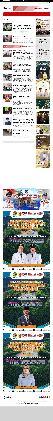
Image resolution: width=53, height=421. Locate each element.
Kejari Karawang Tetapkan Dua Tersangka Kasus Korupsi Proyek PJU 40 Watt (23, 98)
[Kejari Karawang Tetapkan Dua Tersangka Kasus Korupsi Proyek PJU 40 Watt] (7, 99)
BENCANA (30, 12)
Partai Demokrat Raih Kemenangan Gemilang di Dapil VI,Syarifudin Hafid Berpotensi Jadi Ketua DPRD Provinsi (23, 121)
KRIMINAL (25, 12)
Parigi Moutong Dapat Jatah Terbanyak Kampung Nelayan (36, 0)
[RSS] (49, 397)
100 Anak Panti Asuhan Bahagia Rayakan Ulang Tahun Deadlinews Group (22, 66)
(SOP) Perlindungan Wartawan (24, 402)
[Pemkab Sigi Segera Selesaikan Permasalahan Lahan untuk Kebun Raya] (7, 55)
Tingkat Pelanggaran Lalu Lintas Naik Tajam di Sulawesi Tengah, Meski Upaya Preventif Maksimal (22, 27)
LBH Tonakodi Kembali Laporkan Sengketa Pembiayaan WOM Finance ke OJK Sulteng (44, 54)
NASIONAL (11, 12)
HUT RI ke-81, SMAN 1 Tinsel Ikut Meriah (44, 43)
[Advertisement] (26, 177)
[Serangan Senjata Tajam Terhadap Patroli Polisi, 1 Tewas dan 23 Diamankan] (7, 134)
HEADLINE (15, 24)
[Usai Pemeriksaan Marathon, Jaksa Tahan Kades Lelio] (7, 111)
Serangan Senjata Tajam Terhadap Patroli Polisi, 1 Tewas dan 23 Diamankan (22, 132)
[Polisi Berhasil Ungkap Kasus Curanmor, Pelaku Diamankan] (7, 78)
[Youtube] (46, 397)
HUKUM (20, 12)
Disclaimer (33, 402)
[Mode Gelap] (49, 3)
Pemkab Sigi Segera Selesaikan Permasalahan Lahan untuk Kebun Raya (23, 53)
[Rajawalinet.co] (7, 8)
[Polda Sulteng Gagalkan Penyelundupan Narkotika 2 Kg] (7, 39)
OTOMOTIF (41, 12)
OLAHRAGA (36, 12)
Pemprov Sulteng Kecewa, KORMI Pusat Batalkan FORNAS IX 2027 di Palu (44, 57)
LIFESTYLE (19, 62)
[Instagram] (44, 397)
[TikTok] (47, 397)
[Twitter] (42, 397)
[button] (48, 3)
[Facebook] (40, 397)
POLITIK (16, 12)
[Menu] (3, 3)
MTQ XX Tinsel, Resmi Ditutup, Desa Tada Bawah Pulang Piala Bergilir (44, 50)
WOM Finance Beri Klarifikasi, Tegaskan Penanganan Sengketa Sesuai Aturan (43, 46)
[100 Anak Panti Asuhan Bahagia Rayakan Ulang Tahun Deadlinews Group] (7, 67)
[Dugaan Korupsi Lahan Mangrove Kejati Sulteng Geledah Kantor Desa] (7, 88)
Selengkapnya (18, 141)
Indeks (6, 2)
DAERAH (14, 50)
